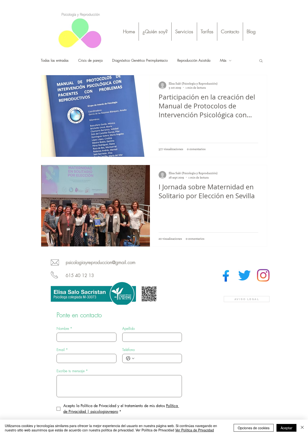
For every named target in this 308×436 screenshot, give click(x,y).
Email (62, 350)
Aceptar (286, 427)
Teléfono (128, 350)
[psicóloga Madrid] (244, 275)
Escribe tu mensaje (72, 371)
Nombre (64, 328)
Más (223, 60)
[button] (184, 31)
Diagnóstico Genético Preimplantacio (140, 60)
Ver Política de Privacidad (194, 430)
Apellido (128, 328)
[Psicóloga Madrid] (225, 275)
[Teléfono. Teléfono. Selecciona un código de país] (130, 358)
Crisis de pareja (90, 60)
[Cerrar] (302, 427)
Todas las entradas (55, 60)
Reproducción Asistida (193, 60)
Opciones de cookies (254, 427)
